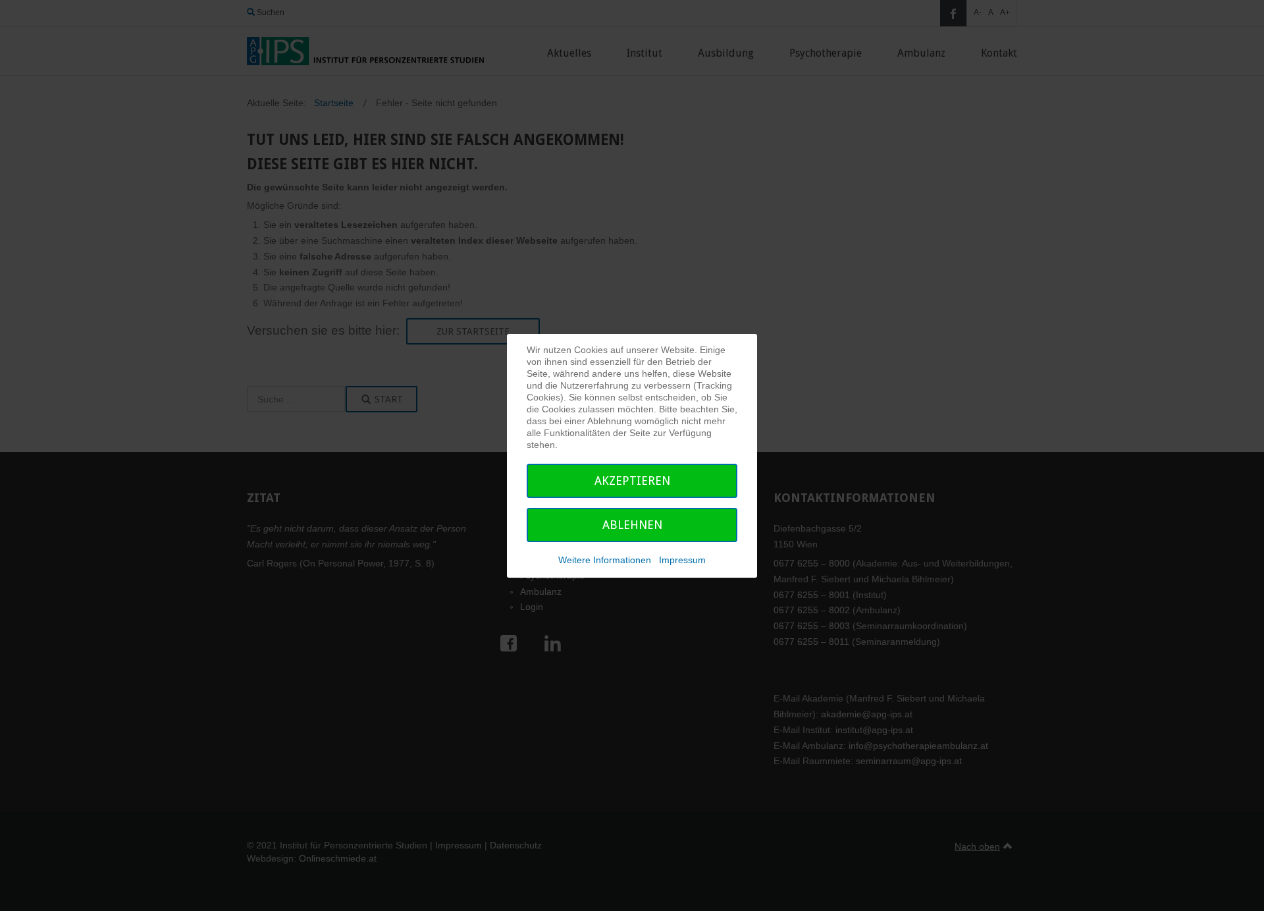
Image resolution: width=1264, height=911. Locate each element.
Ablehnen (632, 525)
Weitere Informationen (604, 560)
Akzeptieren (632, 480)
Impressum (682, 560)
